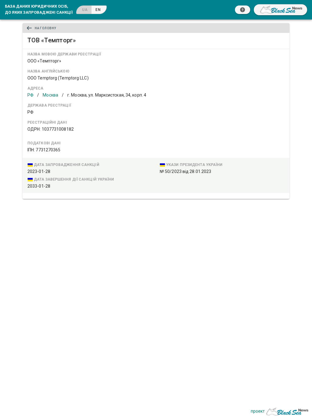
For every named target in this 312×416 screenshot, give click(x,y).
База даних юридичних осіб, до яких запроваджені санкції (39, 9)
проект (258, 411)
